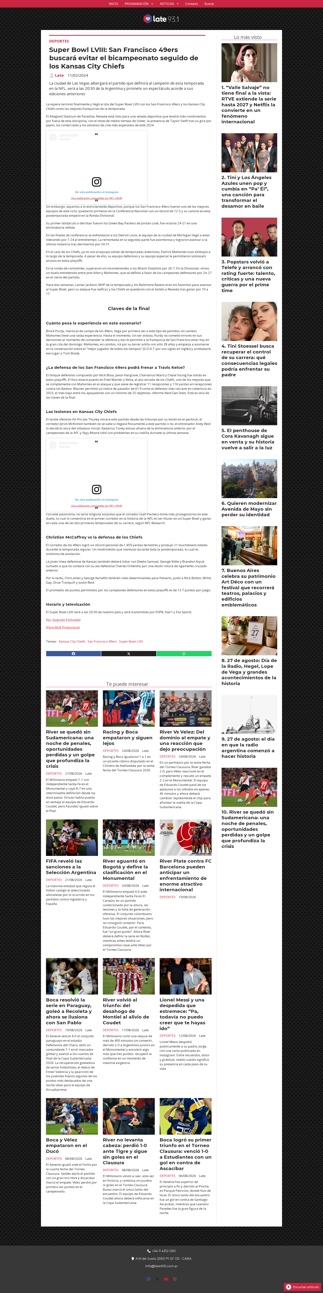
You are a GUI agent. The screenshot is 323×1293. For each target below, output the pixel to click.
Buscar (209, 4)
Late (59, 75)
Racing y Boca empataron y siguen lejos (128, 737)
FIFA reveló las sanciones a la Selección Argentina (71, 866)
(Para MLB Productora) (63, 627)
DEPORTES (59, 41)
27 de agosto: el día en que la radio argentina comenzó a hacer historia (248, 747)
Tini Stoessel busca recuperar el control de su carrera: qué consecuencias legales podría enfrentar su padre (249, 360)
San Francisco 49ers (102, 641)
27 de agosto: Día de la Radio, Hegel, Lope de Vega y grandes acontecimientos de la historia (249, 672)
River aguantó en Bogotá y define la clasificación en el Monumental (125, 869)
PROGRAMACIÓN (137, 4)
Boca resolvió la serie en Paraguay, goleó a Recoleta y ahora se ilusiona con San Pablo (69, 1011)
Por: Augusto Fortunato (63, 619)
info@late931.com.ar (161, 1266)
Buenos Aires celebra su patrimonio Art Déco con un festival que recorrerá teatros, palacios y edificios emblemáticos (249, 588)
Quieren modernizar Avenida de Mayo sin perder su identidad (249, 508)
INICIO (113, 4)
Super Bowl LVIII (131, 641)
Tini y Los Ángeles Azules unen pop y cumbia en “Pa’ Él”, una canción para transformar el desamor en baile (246, 192)
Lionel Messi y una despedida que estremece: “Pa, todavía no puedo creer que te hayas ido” (182, 1014)
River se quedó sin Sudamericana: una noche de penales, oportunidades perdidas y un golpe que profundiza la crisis (70, 749)
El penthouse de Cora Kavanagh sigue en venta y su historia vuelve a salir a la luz (248, 439)
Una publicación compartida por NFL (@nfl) (96, 198)
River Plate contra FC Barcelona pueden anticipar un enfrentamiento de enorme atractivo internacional (186, 875)
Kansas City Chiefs (72, 641)
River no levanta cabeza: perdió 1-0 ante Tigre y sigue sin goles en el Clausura (125, 1151)
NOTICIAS (167, 4)
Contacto (191, 4)
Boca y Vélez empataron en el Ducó (66, 1145)
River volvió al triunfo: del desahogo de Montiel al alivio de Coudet (126, 1011)
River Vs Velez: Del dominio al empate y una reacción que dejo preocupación (185, 740)
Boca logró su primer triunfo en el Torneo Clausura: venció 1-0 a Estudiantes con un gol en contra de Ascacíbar (186, 1154)
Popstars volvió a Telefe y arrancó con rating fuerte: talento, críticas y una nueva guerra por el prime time (248, 276)
